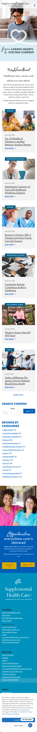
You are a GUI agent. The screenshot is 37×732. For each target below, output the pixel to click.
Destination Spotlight (10, 436)
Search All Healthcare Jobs (11, 612)
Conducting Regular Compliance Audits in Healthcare (15, 287)
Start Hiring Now (7, 655)
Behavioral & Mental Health (10, 642)
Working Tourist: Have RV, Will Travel (18, 334)
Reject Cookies (18, 725)
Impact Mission (7, 692)
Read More (9, 148)
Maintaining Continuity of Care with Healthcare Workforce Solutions (17, 189)
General (6, 440)
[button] (29, 411)
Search (13, 409)
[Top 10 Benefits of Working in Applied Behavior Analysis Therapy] (18, 121)
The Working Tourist (10, 467)
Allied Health (8, 430)
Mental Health (8, 456)
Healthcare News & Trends (12, 446)
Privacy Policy (23, 710)
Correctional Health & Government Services (15, 637)
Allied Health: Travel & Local (10, 630)
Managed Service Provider (11, 677)
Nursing (6, 460)
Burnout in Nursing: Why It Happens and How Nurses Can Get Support (18, 237)
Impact (5, 453)
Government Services (10, 443)
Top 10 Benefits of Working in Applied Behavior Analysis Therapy (18, 141)
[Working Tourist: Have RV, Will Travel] (18, 315)
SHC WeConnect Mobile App (12, 618)
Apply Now (6, 615)
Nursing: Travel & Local (9, 627)
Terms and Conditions (13, 714)
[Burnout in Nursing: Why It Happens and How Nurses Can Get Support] (18, 217)
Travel (5, 470)
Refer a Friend (6, 621)
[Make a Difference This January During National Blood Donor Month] (18, 360)
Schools (6, 463)
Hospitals (5, 658)
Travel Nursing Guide (11, 473)
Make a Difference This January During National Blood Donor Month (17, 380)
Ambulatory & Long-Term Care (11, 640)
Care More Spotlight (10, 433)
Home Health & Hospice (12, 450)
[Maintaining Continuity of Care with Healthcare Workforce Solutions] (18, 169)
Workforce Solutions (10, 477)
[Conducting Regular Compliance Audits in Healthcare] (18, 266)
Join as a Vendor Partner (10, 680)
